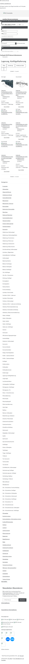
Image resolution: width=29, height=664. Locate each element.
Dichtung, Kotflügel (7, 278)
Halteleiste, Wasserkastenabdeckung (11, 312)
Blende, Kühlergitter (7, 266)
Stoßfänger (5, 444)
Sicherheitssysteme (7, 556)
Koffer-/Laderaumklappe (8, 358)
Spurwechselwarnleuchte (8, 441)
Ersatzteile (5, 186)
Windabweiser (6, 484)
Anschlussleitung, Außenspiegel (10, 249)
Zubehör (4, 570)
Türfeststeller (6, 461)
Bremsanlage (5, 206)
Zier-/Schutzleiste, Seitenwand (10, 496)
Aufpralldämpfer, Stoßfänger (9, 255)
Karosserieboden (6, 347)
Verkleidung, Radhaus (7, 476)
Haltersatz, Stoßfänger (8, 327)
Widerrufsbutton (5, 649)
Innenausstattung (6, 226)
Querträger (5, 407)
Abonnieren (22, 599)
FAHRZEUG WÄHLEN (7, 36)
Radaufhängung (6, 539)
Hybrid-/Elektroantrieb (8, 223)
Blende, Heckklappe (7, 263)
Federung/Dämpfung (7, 215)
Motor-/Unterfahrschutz (8, 392)
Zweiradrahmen (6, 576)
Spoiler (4, 436)
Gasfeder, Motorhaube (8, 298)
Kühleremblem (6, 364)
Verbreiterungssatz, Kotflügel (9, 473)
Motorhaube (5, 398)
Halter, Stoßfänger (7, 324)
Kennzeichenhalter (7, 350)
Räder (4, 542)
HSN (2, 31)
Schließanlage (6, 550)
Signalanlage (5, 559)
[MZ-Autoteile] (7, 13)
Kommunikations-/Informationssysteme (12, 519)
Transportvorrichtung (7, 565)
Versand (22, 655)
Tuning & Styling (6, 579)
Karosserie (5, 229)
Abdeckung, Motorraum (8, 241)
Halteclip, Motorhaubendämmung (10, 306)
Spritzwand (5, 438)
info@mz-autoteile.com (5, 3)
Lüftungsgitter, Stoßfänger (9, 384)
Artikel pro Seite (20, 65)
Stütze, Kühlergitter (7, 447)
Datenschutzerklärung (8, 593)
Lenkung (5, 527)
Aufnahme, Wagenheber (8, 252)
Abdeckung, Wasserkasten (9, 246)
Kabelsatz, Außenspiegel (8, 341)
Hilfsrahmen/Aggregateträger (9, 335)
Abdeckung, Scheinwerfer (8, 243)
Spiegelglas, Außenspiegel (8, 433)
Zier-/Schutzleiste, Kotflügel (9, 490)
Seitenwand (5, 430)
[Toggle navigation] (2, 13)
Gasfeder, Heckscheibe (8, 292)
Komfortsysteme (6, 516)
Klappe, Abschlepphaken (8, 352)
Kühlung (4, 524)
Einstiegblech (6, 281)
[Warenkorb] (27, 13)
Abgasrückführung (7, 192)
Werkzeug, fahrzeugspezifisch (9, 567)
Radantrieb (5, 536)
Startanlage (5, 562)
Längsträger (5, 378)
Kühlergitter (5, 367)
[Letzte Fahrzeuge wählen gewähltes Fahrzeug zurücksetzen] (9, 51)
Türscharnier (5, 464)
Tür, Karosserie (6, 458)
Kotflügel (5, 361)
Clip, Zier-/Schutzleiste (8, 275)
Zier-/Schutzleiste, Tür (8, 501)
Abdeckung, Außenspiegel (9, 232)
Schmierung (5, 553)
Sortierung (10, 65)
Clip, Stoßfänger (6, 272)
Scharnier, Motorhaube (8, 418)
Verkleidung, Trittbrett (8, 479)
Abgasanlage (5, 189)
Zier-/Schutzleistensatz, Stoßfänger (11, 510)
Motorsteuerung (6, 533)
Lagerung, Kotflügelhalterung (9, 375)
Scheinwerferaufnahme (8, 421)
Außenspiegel (6, 258)
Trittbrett (5, 456)
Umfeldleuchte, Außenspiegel (9, 467)
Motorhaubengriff (7, 401)
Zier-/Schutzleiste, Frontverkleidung (11, 487)
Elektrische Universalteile (8, 209)
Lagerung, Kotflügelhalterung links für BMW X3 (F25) (6, 124)
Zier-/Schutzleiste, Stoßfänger (10, 499)
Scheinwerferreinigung (8, 547)
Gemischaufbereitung (7, 218)
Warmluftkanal (6, 481)
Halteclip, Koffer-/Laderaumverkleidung (12, 304)
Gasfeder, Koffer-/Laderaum (9, 295)
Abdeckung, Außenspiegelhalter (10, 235)
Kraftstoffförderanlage (8, 522)
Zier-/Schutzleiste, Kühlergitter (10, 493)
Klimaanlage (5, 513)
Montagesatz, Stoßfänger (8, 387)
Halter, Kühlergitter (7, 318)
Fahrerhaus (5, 212)
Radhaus (4, 410)
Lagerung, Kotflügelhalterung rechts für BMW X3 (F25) (21, 157)
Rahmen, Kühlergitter (7, 413)
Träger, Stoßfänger (7, 453)
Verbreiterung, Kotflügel (8, 470)
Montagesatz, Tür (7, 390)
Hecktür (4, 329)
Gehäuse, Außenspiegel (8, 301)
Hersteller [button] (4, 581)
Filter (4, 65)
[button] (2, 69)
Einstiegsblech (6, 283)
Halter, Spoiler (6, 321)
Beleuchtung (5, 200)
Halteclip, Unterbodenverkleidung (10, 309)
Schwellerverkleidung (7, 427)
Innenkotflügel (6, 338)
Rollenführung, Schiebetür (8, 415)
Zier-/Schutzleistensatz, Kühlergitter (11, 507)
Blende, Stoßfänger (7, 269)
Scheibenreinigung (7, 545)
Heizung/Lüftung (6, 220)
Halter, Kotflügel (6, 315)
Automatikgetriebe (7, 197)
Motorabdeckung (6, 395)
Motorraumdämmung (7, 404)
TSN (2, 33)
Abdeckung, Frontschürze (8, 238)
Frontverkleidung (6, 289)
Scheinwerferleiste (7, 424)
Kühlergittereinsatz (7, 370)
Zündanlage (5, 573)
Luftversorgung (6, 530)
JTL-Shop (10, 658)
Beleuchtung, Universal (8, 203)
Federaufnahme (6, 286)
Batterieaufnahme (7, 261)
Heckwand (5, 332)
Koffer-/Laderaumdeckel (8, 355)
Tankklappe (5, 450)
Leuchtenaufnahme (7, 381)
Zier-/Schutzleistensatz (8, 504)
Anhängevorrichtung (7, 195)
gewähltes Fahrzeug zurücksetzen (10, 19)
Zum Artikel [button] (6, 106)
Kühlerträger (5, 372)
